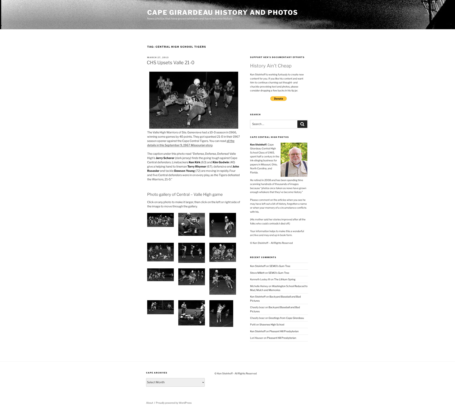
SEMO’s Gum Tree (279, 265)
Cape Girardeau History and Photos (222, 12)
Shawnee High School (271, 324)
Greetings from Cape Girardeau (286, 317)
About (149, 402)
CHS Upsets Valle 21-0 (170, 62)
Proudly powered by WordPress (174, 402)
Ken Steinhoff (258, 265)
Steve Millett (257, 272)
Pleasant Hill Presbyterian (284, 331)
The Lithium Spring (284, 279)
